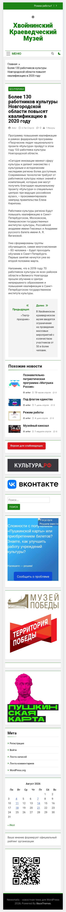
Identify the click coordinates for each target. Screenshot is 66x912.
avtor (14, 127)
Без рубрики (16, 89)
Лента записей (18, 756)
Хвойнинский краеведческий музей (33, 32)
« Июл (11, 825)
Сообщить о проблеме (33, 576)
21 (38, 807)
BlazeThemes (43, 903)
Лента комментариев (22, 763)
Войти (13, 750)
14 (38, 803)
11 (17, 803)
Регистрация (17, 743)
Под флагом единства (38, 399)
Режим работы (42, 6)
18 (17, 807)
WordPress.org (18, 770)
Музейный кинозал (36, 425)
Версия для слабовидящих (26, 445)
